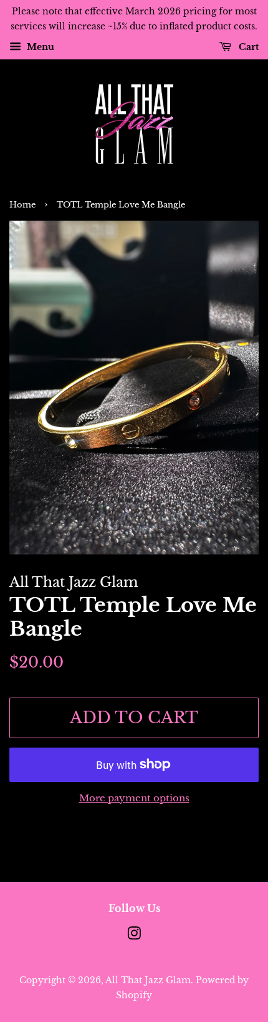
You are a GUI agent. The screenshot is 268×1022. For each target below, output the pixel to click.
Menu (39, 47)
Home (22, 204)
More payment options (134, 798)
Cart (247, 47)
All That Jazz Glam (148, 980)
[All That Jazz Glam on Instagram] (134, 935)
